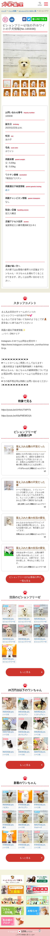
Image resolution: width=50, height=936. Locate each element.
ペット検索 (12, 11)
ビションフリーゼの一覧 (27, 11)
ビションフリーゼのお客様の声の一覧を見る (25, 579)
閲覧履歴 (40, 5)
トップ (3, 11)
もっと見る (25, 672)
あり (7, 190)
